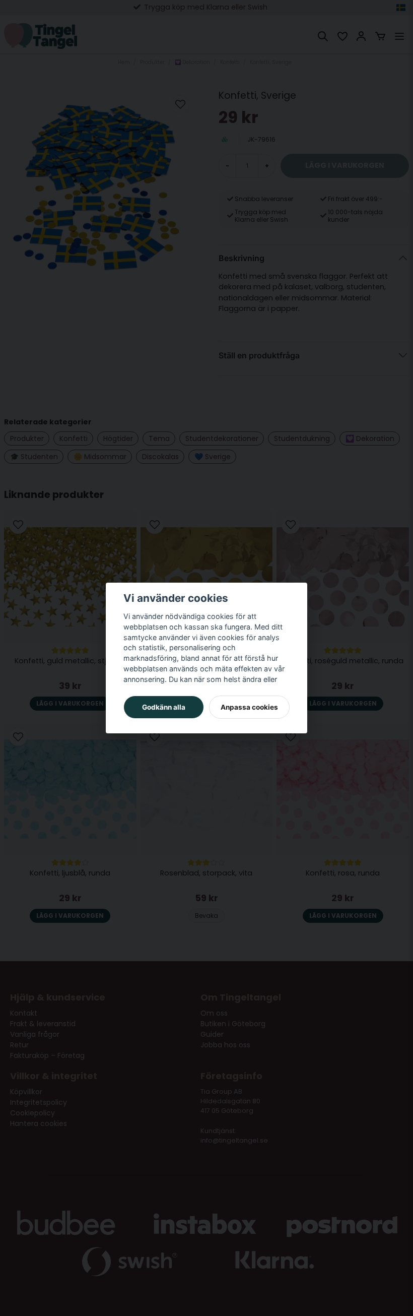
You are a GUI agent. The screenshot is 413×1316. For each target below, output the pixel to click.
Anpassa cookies (249, 707)
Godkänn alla (163, 707)
